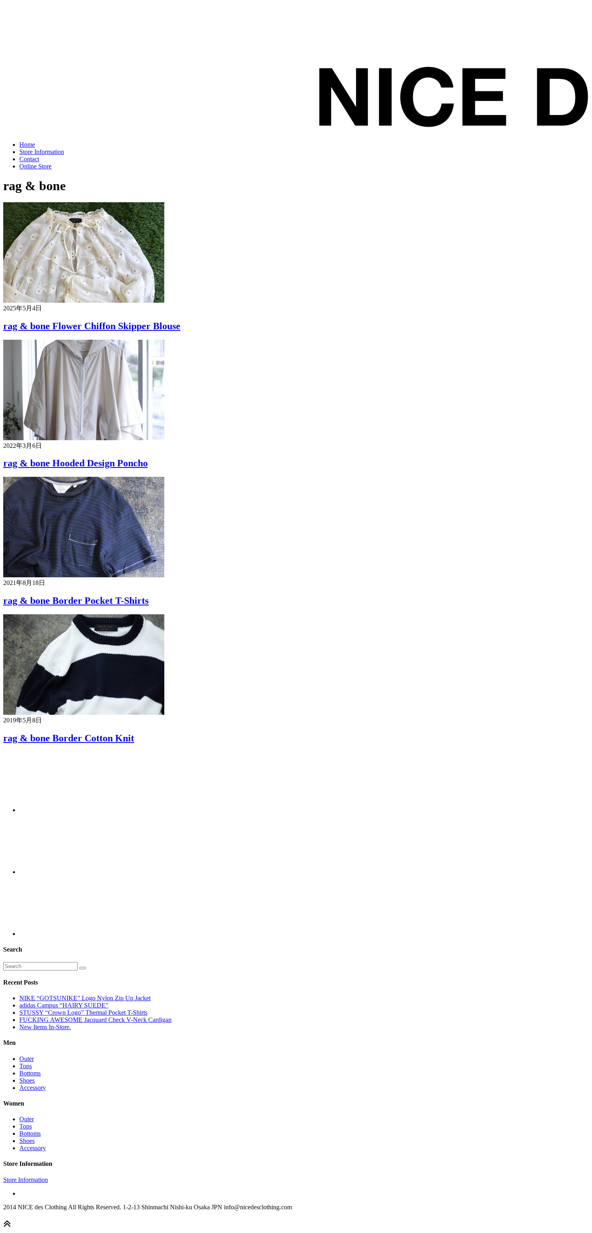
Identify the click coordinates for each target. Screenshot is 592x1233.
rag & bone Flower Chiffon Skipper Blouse (91, 326)
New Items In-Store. (45, 1027)
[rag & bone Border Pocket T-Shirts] (83, 575)
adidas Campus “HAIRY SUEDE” (63, 1005)
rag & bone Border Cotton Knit (68, 738)
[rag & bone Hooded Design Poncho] (83, 438)
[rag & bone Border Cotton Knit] (83, 712)
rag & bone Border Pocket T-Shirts (76, 600)
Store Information (41, 151)
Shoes (27, 1080)
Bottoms (30, 1073)
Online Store (35, 166)
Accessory (32, 1087)
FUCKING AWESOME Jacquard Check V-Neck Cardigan (95, 1019)
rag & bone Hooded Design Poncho (75, 463)
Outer (26, 1058)
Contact (29, 159)
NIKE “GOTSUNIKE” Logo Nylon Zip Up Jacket (85, 998)
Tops (25, 1066)
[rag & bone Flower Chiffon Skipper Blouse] (83, 300)
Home (27, 144)
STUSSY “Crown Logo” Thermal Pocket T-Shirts (83, 1012)
